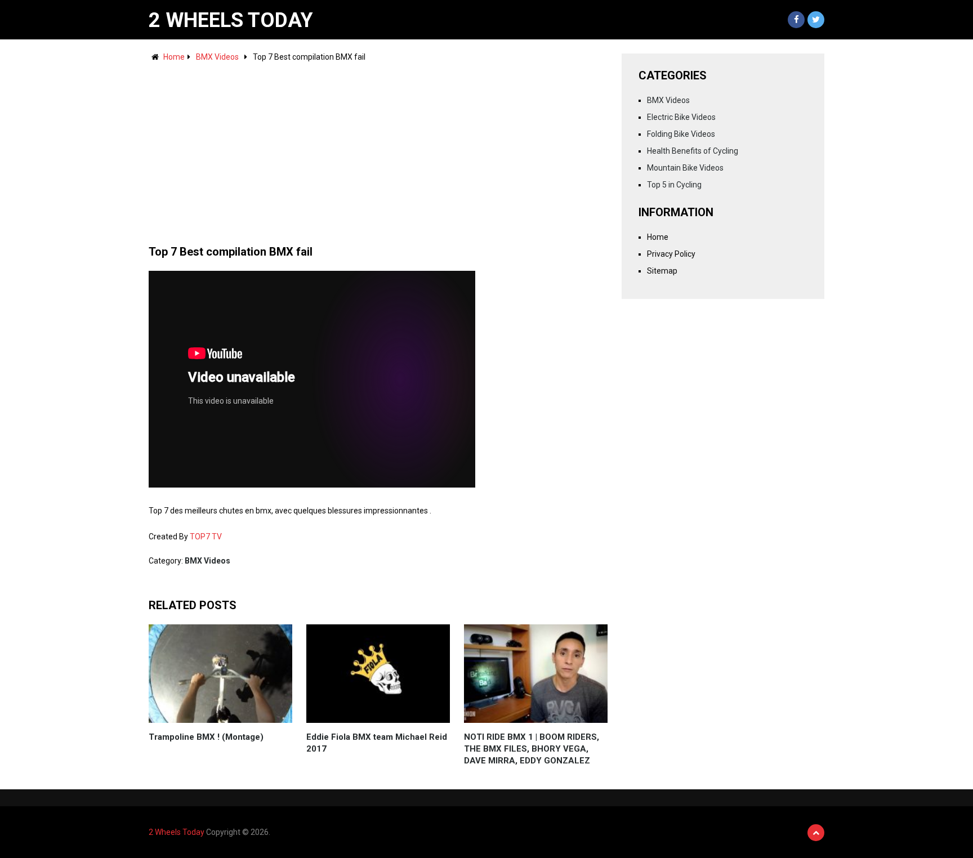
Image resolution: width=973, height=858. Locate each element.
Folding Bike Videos (681, 133)
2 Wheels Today (231, 20)
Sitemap (662, 270)
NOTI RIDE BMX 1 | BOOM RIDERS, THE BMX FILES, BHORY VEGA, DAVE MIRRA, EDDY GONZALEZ (531, 749)
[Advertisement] (378, 148)
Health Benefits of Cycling (692, 150)
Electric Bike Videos (681, 117)
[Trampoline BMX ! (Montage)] (220, 673)
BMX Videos (217, 56)
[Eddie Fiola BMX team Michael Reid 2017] (378, 673)
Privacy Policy (671, 253)
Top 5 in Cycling (674, 184)
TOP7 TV (206, 536)
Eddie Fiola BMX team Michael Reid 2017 (376, 743)
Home (174, 56)
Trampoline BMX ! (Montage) (206, 737)
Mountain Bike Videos (685, 167)
